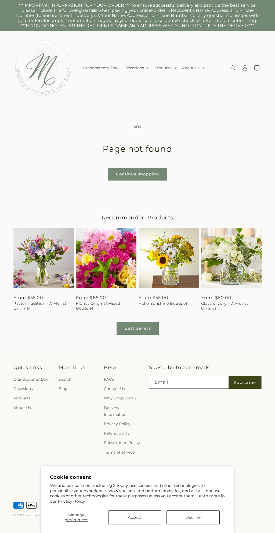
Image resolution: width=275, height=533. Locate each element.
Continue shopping (137, 174)
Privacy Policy (71, 501)
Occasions (23, 388)
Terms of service (119, 452)
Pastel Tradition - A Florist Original (40, 306)
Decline (193, 517)
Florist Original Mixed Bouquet (98, 306)
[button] (136, 67)
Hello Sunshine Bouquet (163, 303)
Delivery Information (115, 411)
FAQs (109, 379)
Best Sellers (138, 328)
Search (65, 379)
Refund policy (117, 433)
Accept (135, 517)
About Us (22, 407)
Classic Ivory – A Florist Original (224, 306)
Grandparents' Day (30, 379)
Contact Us (114, 388)
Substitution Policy (122, 442)
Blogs (64, 388)
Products (22, 398)
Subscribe (245, 382)
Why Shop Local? (120, 398)
